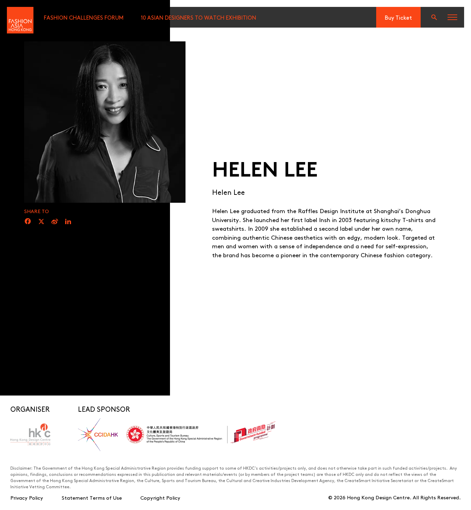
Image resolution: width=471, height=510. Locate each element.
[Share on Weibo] (54, 222)
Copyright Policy (160, 497)
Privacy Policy (26, 497)
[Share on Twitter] (41, 222)
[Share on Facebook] (27, 222)
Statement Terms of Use (92, 497)
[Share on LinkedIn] (68, 222)
